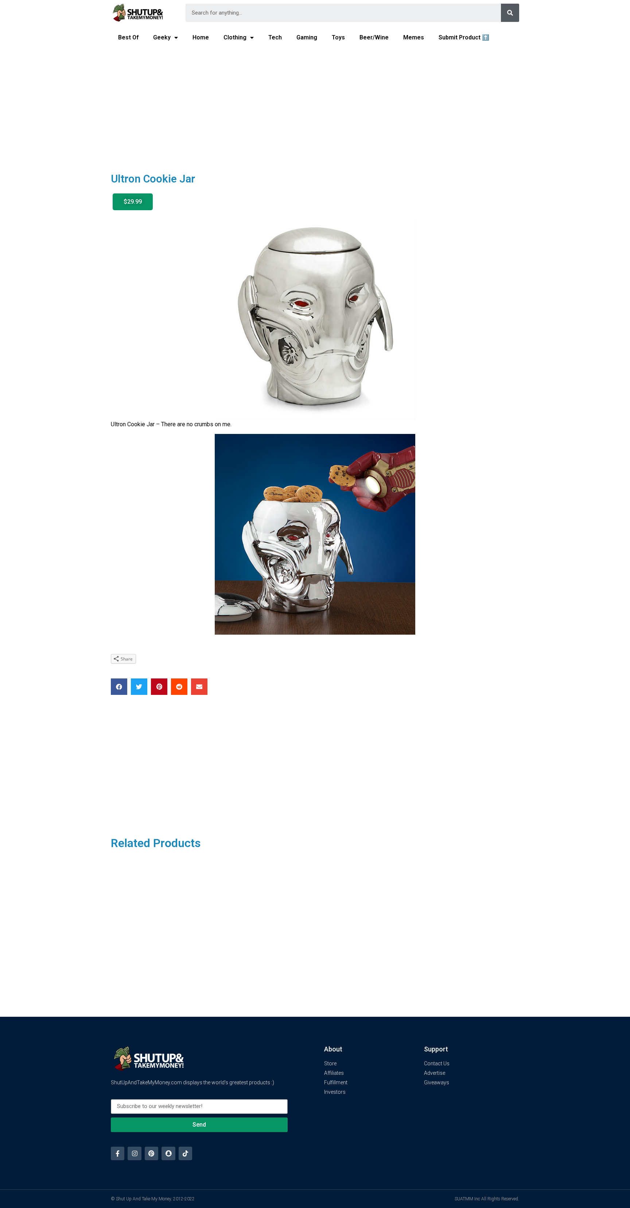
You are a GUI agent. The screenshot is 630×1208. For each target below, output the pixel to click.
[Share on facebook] (119, 686)
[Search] (510, 13)
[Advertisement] (315, 104)
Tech (275, 37)
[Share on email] (199, 686)
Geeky (162, 37)
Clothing (234, 37)
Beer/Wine (374, 37)
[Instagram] (134, 1153)
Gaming (306, 37)
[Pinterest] (151, 1153)
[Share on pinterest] (159, 686)
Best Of (128, 37)
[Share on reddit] (179, 686)
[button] (133, 202)
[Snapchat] (168, 1153)
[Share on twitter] (139, 686)
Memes (413, 37)
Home (200, 37)
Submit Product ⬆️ (464, 37)
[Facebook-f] (117, 1153)
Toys (338, 37)
